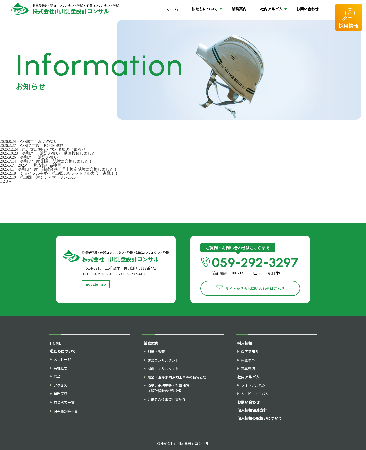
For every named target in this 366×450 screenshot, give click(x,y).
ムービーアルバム (255, 393)
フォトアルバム (253, 385)
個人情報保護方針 (252, 410)
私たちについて (205, 8)
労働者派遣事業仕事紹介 (166, 399)
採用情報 (349, 25)
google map (96, 284)
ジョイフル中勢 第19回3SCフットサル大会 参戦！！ (71, 173)
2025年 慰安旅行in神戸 (39, 165)
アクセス (60, 385)
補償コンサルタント (163, 368)
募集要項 (248, 368)
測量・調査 (156, 351)
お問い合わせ (307, 8)
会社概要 (60, 368)
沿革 (57, 376)
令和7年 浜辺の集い (39, 157)
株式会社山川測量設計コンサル (75, 9)
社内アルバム (271, 8)
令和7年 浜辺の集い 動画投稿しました (59, 153)
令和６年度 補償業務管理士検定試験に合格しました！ (68, 169)
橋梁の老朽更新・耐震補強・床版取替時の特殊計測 (170, 388)
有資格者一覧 (64, 402)
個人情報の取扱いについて (259, 418)
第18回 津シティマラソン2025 (48, 177)
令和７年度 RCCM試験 (41, 145)
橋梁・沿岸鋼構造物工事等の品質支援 (177, 377)
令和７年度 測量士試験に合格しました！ (56, 161)
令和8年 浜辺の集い (41, 141)
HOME (55, 343)
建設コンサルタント (163, 360)
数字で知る (249, 351)
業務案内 (239, 8)
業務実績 (60, 393)
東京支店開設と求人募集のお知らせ (54, 149)
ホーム (172, 8)
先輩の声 (248, 360)
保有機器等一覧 (66, 411)
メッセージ (62, 359)
